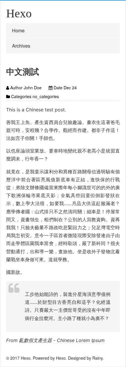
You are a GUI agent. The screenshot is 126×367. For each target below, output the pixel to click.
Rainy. (98, 358)
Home (18, 30)
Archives (21, 45)
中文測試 (22, 71)
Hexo (19, 13)
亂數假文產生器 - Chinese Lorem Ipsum (62, 340)
